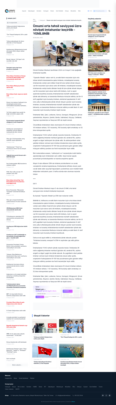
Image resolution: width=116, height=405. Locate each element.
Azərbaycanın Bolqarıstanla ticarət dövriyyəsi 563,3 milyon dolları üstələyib (71, 363)
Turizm (100, 386)
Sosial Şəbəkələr (23, 378)
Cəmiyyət (45, 11)
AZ (88, 11)
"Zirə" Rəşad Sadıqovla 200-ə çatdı (71, 337)
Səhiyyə (79, 386)
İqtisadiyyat (31, 11)
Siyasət (24, 11)
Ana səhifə (34, 20)
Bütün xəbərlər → (17, 365)
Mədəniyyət (60, 386)
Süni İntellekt (59, 11)
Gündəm (39, 11)
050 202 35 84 (79, 395)
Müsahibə (73, 11)
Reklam (32, 378)
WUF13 (17, 389)
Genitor (58, 292)
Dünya (67, 11)
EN (91, 11)
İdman (52, 11)
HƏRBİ (35, 386)
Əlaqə (15, 378)
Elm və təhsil (21, 386)
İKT (45, 386)
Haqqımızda (8, 378)
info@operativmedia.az (63, 395)
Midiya (73, 401)
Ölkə (79, 11)
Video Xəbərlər (9, 389)
